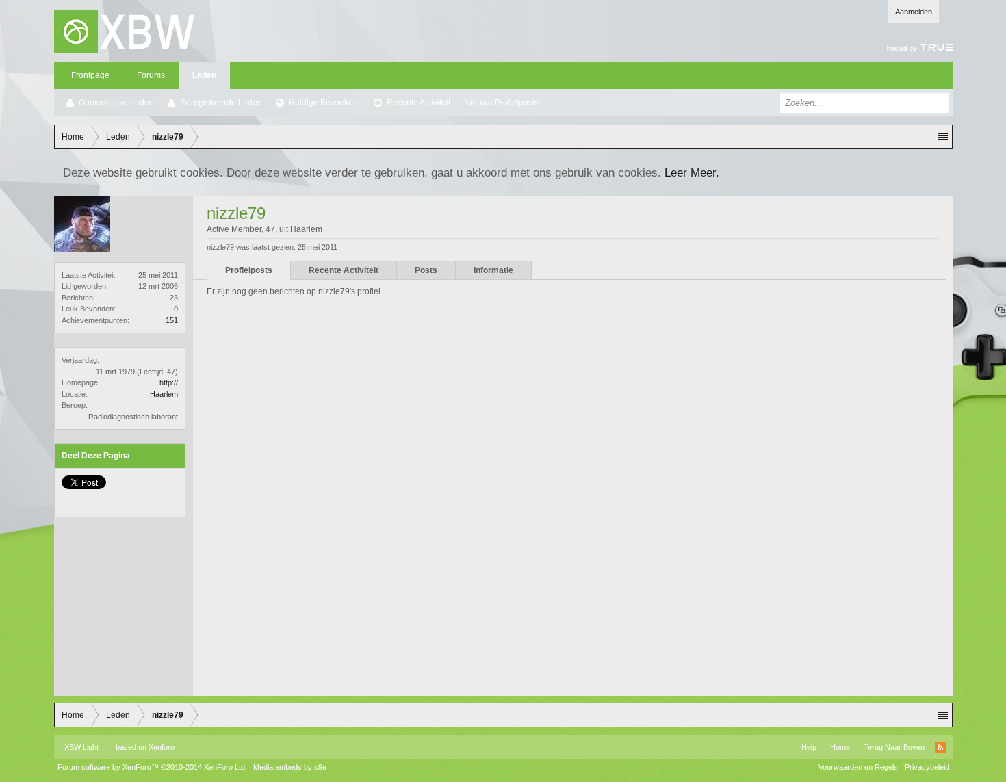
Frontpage (90, 75)
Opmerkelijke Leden (116, 102)
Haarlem (164, 394)
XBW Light (81, 747)
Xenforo (162, 747)
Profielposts (248, 270)
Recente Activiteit (418, 102)
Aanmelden (913, 12)
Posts (426, 270)
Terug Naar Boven (894, 747)
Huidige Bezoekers (324, 102)
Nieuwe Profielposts (501, 102)
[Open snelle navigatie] (943, 136)
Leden (204, 75)
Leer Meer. (692, 172)
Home (840, 747)
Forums (151, 75)
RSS (940, 747)
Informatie (493, 270)
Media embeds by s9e (289, 767)
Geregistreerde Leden (221, 102)
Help (808, 747)
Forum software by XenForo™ (152, 767)
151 (172, 320)
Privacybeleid (927, 767)
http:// (168, 382)
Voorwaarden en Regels (858, 767)
